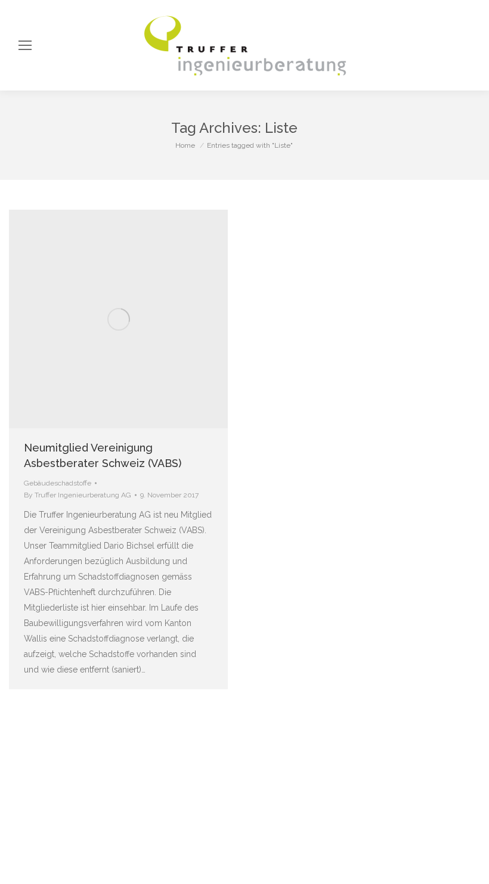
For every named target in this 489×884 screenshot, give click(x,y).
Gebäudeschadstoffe (57, 483)
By (77, 495)
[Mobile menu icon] (25, 45)
